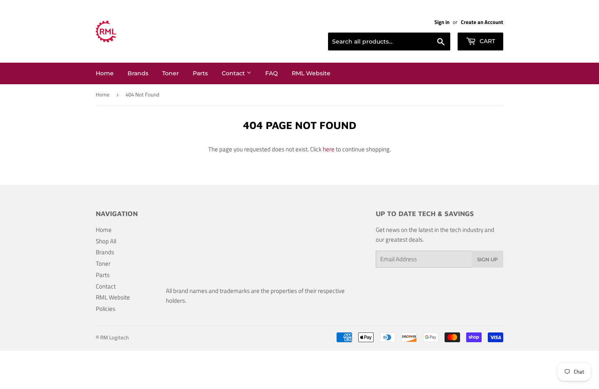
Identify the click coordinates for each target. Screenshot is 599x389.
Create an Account (482, 22)
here (329, 149)
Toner (170, 73)
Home (105, 73)
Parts (200, 73)
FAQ (271, 73)
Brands (138, 73)
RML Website (311, 73)
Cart (486, 41)
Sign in (441, 22)
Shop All (106, 241)
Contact (234, 73)
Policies (105, 308)
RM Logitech (114, 337)
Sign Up (487, 259)
